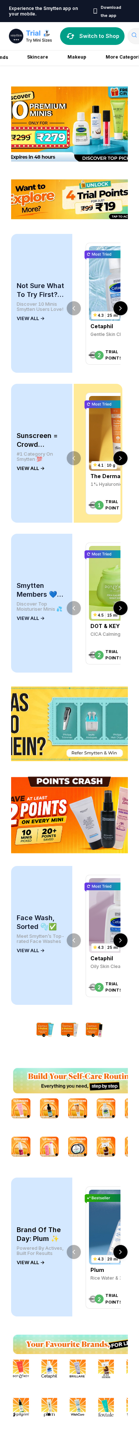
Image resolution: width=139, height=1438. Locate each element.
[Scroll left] (73, 308)
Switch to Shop (99, 36)
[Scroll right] (120, 308)
